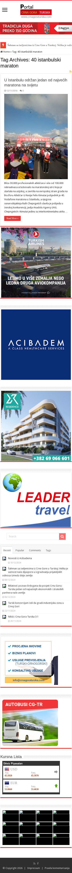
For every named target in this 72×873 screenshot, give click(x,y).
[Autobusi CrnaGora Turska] (30, 722)
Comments (35, 550)
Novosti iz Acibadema (20, 558)
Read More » (12, 218)
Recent (7, 550)
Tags (48, 550)
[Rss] (34, 863)
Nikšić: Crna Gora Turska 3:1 (23, 616)
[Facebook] (38, 863)
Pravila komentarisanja (57, 868)
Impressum (33, 868)
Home (6, 51)
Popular (20, 550)
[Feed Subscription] (71, 71)
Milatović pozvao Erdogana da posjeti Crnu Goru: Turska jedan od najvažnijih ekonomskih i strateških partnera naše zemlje (33, 589)
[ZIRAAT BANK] (36, 28)
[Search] (62, 536)
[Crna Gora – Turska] (36, 10)
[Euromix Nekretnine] (36, 425)
